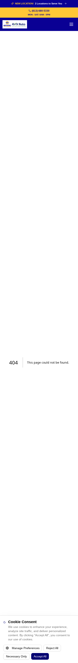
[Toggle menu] (71, 24)
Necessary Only (16, 656)
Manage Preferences (26, 648)
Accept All (40, 656)
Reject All (52, 648)
